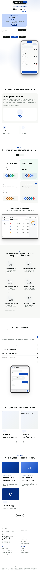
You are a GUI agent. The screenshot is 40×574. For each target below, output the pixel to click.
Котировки (29, 72)
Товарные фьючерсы (24, 539)
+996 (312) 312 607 (6, 534)
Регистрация (22, 30)
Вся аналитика (20, 515)
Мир (25, 44)
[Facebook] (5, 542)
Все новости (20, 441)
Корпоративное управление (7, 552)
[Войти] (22, 2)
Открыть (24, 2)
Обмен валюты (23, 535)
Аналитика (23, 557)
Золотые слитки (24, 533)
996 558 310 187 (7, 533)
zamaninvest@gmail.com (8, 536)
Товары (31, 46)
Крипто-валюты (23, 541)
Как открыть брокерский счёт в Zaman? (10, 337)
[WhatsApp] (7, 542)
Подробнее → (14, 24)
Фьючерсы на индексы (25, 543)
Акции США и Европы (24, 537)
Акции (28, 46)
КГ (23, 44)
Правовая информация (25, 552)
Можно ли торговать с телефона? (9, 353)
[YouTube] (9, 542)
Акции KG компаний (24, 530)
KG (17, 155)
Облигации (35, 46)
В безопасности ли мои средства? (9, 349)
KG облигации (23, 532)
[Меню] (20, 2)
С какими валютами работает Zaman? (10, 362)
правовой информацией (18, 32)
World (22, 155)
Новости (22, 556)
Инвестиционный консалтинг (7, 556)
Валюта (24, 46)
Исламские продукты (5, 554)
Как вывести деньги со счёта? (8, 357)
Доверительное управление (7, 550)
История (22, 550)
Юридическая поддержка (6, 557)
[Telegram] (3, 542)
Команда (22, 548)
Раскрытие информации (25, 554)
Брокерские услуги (5, 548)
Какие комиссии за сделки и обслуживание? (11, 345)
